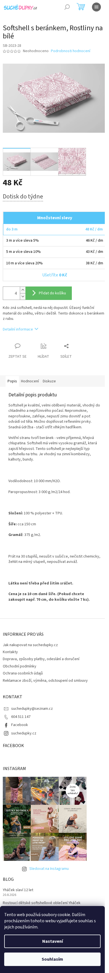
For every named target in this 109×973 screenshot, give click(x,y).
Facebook (19, 725)
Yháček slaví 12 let (18, 890)
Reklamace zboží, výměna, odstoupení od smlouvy (45, 680)
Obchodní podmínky (19, 666)
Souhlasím (52, 959)
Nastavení (52, 941)
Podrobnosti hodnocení (70, 51)
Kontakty (10, 652)
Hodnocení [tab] (30, 381)
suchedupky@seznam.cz (32, 708)
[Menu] (96, 7)
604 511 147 (20, 717)
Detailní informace (18, 329)
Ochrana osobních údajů (23, 673)
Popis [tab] (12, 381)
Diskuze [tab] (49, 381)
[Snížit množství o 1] (22, 296)
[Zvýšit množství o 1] (22, 290)
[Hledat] (67, 7)
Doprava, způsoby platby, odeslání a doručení (41, 659)
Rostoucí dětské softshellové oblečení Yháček (41, 903)
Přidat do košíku (52, 293)
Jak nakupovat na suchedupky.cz (30, 645)
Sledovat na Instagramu (49, 869)
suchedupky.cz (23, 733)
